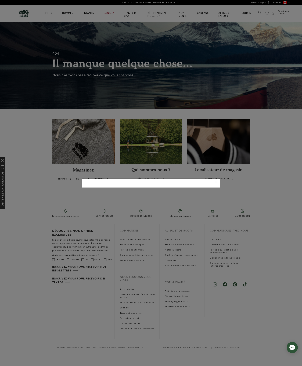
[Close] (216, 183)
